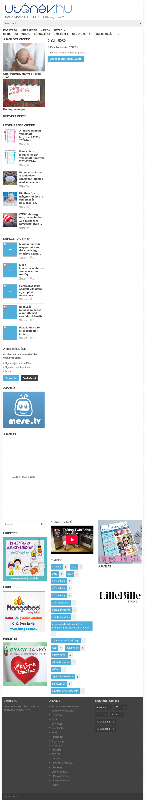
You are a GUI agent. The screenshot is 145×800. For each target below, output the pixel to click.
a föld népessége (61, 617)
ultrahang (22, 34)
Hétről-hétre (58, 727)
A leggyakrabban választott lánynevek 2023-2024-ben (30, 135)
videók (45, 30)
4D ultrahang (59, 588)
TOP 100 (56, 754)
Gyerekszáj (57, 723)
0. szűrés (56, 566)
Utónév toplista (59, 771)
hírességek (29, 30)
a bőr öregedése (60, 602)
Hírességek (57, 736)
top (118, 34)
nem (8, 371)
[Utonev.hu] (39, 8)
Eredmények (29, 378)
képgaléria (42, 34)
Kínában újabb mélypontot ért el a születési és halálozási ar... (31, 198)
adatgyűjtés (73, 647)
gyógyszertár (82, 34)
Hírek (54, 732)
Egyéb (55, 719)
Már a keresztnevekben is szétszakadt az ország (31, 269)
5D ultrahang (59, 595)
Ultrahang (57, 767)
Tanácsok (56, 749)
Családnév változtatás (63, 710)
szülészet (61, 34)
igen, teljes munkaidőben (19, 363)
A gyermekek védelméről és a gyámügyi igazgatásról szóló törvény (70, 626)
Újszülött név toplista (62, 762)
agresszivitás (59, 683)
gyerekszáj (104, 34)
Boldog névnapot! (15, 109)
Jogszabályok (59, 741)
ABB (54, 647)
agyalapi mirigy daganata (65, 691)
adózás (56, 669)
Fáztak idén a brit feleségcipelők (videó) (30, 330)
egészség (10, 30)
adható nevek (59, 655)
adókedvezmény (60, 662)
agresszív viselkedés (62, 676)
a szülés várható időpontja (65, 640)
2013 (70, 574)
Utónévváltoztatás (61, 780)
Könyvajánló (58, 745)
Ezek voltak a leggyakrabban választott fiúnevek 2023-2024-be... (31, 156)
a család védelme (61, 610)
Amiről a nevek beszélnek (65, 706)
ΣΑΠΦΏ (57, 40)
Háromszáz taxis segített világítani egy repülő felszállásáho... (30, 290)
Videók (55, 784)
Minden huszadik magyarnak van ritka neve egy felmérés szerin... (30, 248)
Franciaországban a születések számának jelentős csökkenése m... (31, 177)
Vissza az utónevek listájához (65, 59)
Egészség (57, 714)
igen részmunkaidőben (18, 367)
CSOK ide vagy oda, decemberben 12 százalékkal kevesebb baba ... (31, 219)
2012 (54, 574)
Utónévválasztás (60, 775)
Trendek (56, 758)
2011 (73, 566)
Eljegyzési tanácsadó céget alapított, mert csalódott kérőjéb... (31, 311)
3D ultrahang (59, 581)
